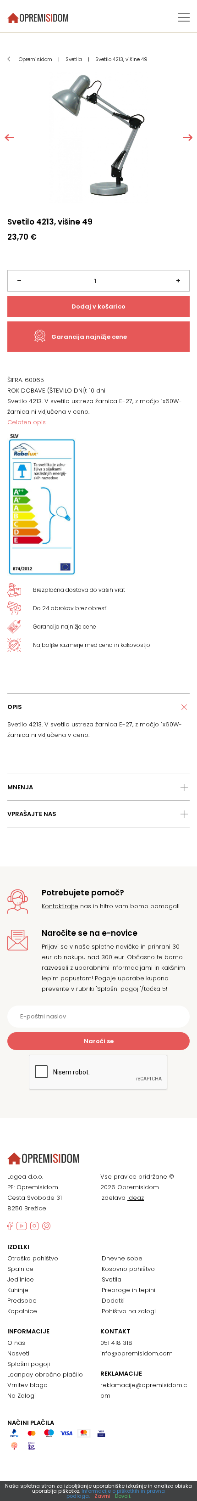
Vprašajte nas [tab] (31, 814)
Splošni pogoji (28, 1364)
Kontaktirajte (60, 906)
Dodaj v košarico (98, 306)
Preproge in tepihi (128, 1290)
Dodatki (113, 1300)
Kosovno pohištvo (128, 1269)
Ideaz (135, 1197)
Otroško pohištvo (32, 1258)
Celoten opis (26, 422)
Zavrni (102, 1496)
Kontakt (115, 1331)
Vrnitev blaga (27, 1385)
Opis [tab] (14, 707)
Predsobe (22, 1300)
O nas (16, 1342)
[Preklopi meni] (184, 17)
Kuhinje (17, 1290)
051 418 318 (116, 1342)
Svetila (111, 1279)
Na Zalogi (21, 1395)
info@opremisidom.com (136, 1353)
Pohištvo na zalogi (129, 1311)
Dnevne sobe (122, 1258)
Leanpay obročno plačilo (45, 1374)
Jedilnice (20, 1279)
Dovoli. (123, 1496)
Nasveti (18, 1353)
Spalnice (20, 1269)
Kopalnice (22, 1311)
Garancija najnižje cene (89, 336)
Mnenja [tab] (20, 787)
